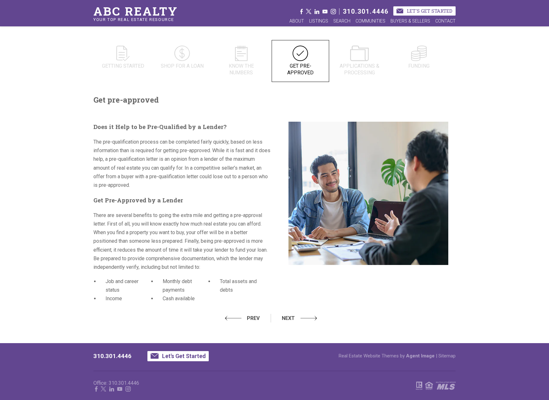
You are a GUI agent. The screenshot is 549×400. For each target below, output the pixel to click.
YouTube (325, 11)
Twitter (308, 11)
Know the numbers (241, 69)
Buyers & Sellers (410, 21)
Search (341, 21)
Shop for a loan (182, 66)
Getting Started (123, 66)
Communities (370, 21)
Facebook (301, 11)
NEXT (288, 318)
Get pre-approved (300, 69)
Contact (445, 21)
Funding (419, 66)
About (296, 21)
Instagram (333, 11)
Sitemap (447, 356)
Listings (318, 21)
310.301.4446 (366, 11)
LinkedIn (317, 11)
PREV (253, 318)
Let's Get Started (428, 11)
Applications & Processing (359, 69)
